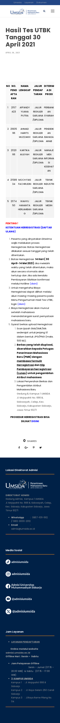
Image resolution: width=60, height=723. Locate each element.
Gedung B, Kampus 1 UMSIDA (33, 393)
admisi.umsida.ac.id (26, 652)
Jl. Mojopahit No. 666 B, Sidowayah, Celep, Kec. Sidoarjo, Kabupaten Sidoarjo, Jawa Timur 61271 (29, 506)
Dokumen (41, 2)
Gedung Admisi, (15, 499)
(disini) (34, 283)
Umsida (18, 2)
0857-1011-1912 (40, 517)
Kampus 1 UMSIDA (34, 499)
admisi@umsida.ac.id (23, 528)
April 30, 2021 (13, 52)
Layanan (29, 2)
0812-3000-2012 (22, 521)
